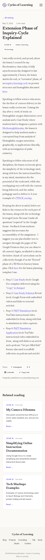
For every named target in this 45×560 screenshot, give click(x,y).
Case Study (19, 280)
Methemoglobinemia (13, 128)
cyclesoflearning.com (30, 378)
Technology (8, 49)
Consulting (22, 540)
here (4, 92)
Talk (34, 540)
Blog (4, 540)
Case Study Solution (24, 293)
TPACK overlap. (24, 198)
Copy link (25, 372)
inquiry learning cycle (17, 83)
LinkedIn (10, 372)
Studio (16, 543)
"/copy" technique (15, 288)
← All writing (7, 18)
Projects (12, 540)
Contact (27, 543)
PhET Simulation (22, 311)
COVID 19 (7, 45)
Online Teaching (22, 45)
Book (40, 540)
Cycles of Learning (22, 534)
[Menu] (41, 5)
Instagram (17, 367)
